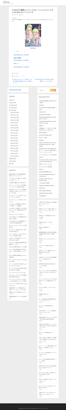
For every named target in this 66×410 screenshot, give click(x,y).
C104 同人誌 (13, 122)
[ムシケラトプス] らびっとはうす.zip (17, 272)
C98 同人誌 (12, 153)
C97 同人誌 (12, 151)
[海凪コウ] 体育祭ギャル (44, 227)
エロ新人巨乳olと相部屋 (44, 183)
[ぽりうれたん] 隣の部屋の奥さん (46, 305)
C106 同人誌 (16, 73)
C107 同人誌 (13, 130)
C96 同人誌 (12, 148)
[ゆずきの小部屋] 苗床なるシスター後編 (17, 246)
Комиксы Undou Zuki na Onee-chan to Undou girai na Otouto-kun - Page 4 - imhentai (47, 144)
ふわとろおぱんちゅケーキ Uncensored (47, 154)
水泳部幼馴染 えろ (43, 195)
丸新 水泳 (41, 157)
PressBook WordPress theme (42, 408)
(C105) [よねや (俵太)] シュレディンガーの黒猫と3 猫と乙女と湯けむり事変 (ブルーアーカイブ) (48, 325)
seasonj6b (41, 140)
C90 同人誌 (12, 133)
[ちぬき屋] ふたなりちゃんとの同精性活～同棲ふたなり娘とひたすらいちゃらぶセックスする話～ (17, 191)
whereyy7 (41, 169)
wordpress (41, 105)
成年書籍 (11, 158)
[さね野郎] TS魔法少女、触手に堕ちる (17, 182)
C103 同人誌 (13, 120)
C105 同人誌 (13, 125)
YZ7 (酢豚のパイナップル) (19, 76)
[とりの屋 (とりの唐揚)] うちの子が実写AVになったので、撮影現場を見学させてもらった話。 (18, 210)
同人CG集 (11, 107)
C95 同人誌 (12, 145)
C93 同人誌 (12, 140)
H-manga (11, 105)
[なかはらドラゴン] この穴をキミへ (17, 214)
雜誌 (10, 163)
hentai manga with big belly (45, 190)
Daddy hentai (42, 188)
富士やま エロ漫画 (43, 137)
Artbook (11, 100)
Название (41, 125)
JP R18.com (6, 2)
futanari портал (42, 112)
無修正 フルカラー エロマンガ (45, 164)
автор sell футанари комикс (45, 135)
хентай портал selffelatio (44, 114)
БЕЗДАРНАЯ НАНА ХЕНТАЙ (45, 193)
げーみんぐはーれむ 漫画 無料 (45, 166)
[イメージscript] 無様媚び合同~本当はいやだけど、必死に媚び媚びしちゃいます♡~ (18, 251)
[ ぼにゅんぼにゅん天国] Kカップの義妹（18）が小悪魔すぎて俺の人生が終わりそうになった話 (47, 339)
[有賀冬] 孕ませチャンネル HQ (45, 222)
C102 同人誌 (13, 117)
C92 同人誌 (12, 138)
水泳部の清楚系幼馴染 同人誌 (45, 171)
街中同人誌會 (12, 161)
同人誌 (10, 110)
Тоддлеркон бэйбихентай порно (46, 185)
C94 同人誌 (12, 143)
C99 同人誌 (12, 156)
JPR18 (21, 14)
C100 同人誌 (13, 112)
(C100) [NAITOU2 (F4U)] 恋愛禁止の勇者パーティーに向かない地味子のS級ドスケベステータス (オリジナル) (48, 150)
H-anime (11, 102)
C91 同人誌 (12, 135)
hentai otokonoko (43, 132)
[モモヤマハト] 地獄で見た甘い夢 (46, 245)
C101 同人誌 (13, 115)
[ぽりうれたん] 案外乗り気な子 (46, 332)
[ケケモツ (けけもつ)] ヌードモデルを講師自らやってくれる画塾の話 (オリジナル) (48, 280)
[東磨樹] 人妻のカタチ (44, 294)
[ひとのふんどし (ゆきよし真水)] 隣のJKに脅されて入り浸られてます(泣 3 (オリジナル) (48, 272)
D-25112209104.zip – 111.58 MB (21, 54)
